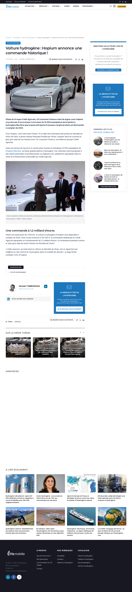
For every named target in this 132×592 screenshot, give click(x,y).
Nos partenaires (42, 559)
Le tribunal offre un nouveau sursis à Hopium (18, 352)
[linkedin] (125, 1)
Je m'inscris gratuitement (69, 309)
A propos (9, 2)
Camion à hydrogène (85, 566)
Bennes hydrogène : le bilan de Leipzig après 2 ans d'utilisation (113, 152)
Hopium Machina (13, 151)
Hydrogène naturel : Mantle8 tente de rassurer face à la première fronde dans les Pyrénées (19, 531)
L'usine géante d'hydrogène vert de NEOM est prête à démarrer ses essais (112, 141)
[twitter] (122, 2)
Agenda (76, 6)
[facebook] (120, 1)
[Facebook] (76, 59)
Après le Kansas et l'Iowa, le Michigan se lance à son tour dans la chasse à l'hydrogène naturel (80, 498)
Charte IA (9, 568)
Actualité (17, 38)
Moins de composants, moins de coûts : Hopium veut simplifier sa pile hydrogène (72, 351)
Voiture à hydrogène (85, 556)
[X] (79, 59)
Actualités (60, 556)
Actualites (29, 6)
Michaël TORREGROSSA (27, 59)
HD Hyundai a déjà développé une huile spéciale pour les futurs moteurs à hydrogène (111, 498)
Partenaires (87, 6)
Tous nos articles (108, 186)
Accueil (8, 38)
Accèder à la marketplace (108, 70)
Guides (67, 6)
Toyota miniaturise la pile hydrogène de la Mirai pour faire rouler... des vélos (113, 166)
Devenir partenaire (35, 2)
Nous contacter (20, 2)
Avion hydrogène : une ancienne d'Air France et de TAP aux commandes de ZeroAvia (49, 498)
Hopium (17, 321)
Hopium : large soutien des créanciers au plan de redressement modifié (45, 351)
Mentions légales (12, 566)
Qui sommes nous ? (44, 556)
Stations (55, 6)
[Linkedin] (82, 59)
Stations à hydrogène (65, 563)
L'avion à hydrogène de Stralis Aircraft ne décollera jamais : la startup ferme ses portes (113, 179)
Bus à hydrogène (84, 563)
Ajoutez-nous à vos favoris (62, 59)
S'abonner (122, 6)
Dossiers (60, 559)
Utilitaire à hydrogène (85, 559)
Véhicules (43, 6)
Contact (39, 569)
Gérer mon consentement (16, 571)
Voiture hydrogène (28, 38)
